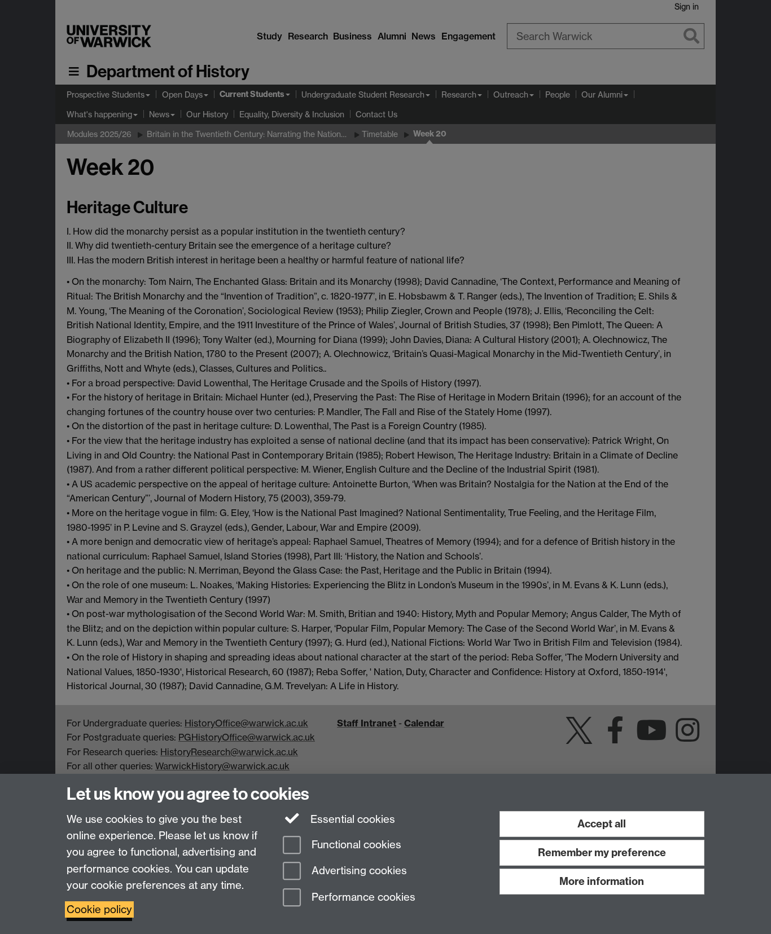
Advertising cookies (358, 871)
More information (601, 881)
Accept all (601, 823)
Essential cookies (351, 819)
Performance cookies (362, 897)
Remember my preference (602, 852)
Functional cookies (355, 844)
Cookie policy (99, 909)
